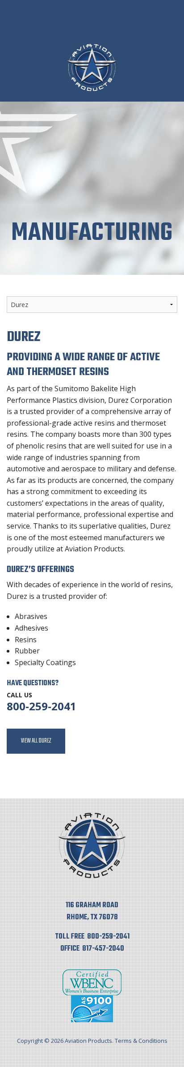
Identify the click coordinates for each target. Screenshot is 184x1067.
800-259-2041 (41, 706)
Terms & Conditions (141, 1041)
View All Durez (36, 741)
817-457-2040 (103, 949)
